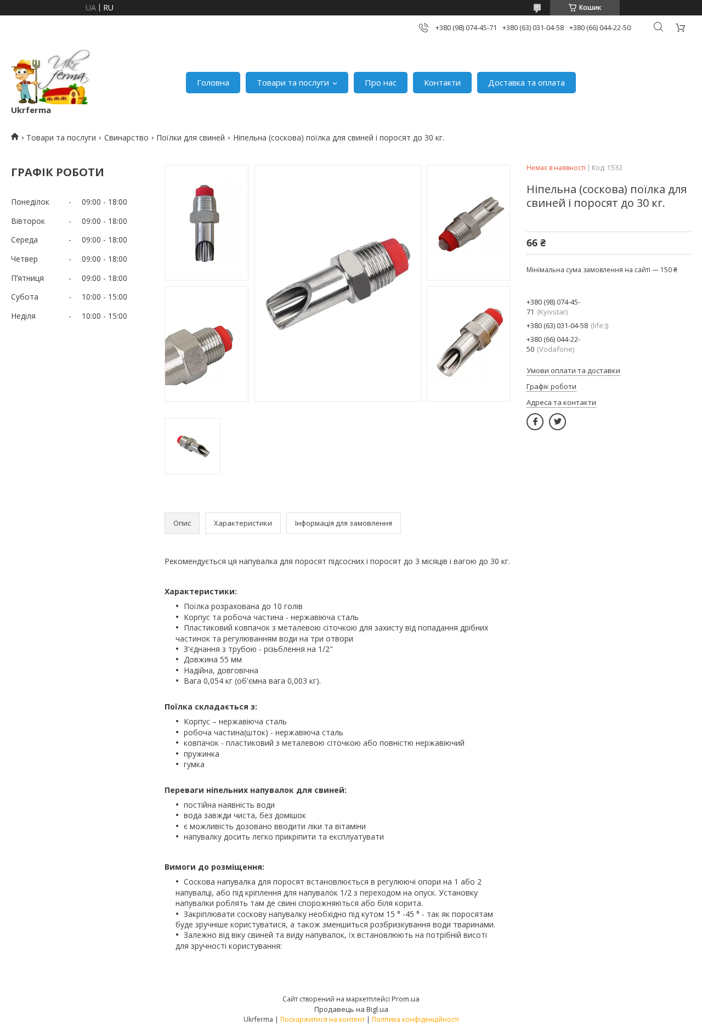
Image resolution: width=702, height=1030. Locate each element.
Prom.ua (406, 999)
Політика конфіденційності (415, 1019)
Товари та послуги (293, 82)
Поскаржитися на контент (322, 1019)
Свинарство (126, 137)
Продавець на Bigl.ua (351, 1009)
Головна (213, 82)
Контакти (442, 82)
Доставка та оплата (526, 82)
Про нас (381, 82)
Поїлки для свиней (190, 137)
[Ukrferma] (50, 76)
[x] (557, 421)
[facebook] (535, 421)
